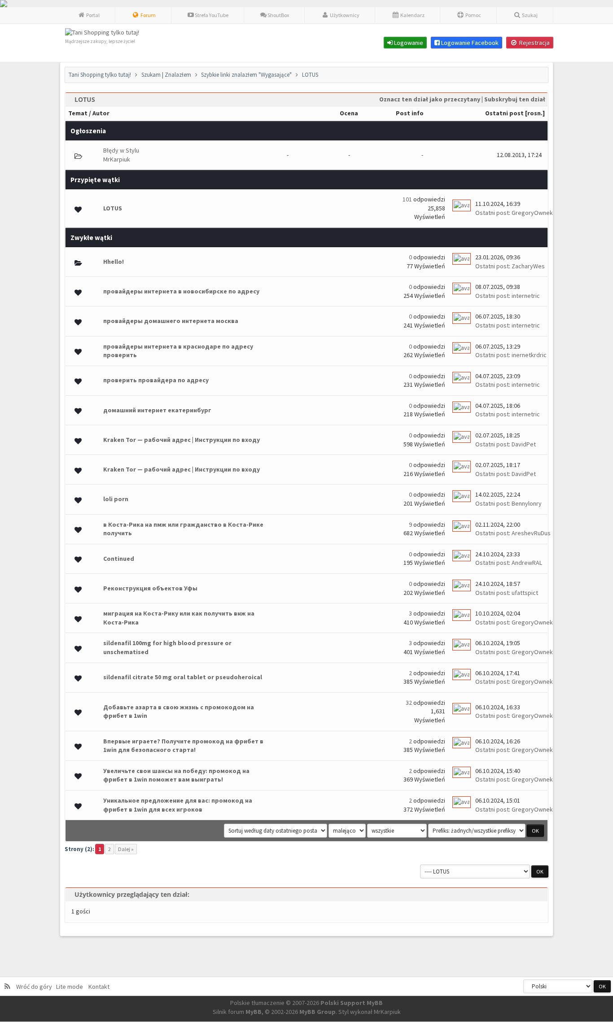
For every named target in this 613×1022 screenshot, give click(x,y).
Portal (92, 15)
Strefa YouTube (211, 15)
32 (409, 703)
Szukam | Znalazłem (166, 75)
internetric (526, 296)
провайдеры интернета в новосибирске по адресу (181, 291)
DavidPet (524, 444)
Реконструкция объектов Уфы (150, 588)
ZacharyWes (528, 266)
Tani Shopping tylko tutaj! (100, 75)
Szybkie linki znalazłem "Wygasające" (246, 75)
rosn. (535, 113)
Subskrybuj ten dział (514, 99)
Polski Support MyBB (351, 1003)
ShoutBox (278, 15)
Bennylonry (527, 503)
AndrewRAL (527, 563)
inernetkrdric (529, 355)
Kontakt (98, 987)
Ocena (349, 113)
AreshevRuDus (531, 533)
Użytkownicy (344, 15)
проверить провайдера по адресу (156, 380)
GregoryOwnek (532, 213)
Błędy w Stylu (121, 150)
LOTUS (112, 208)
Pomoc (472, 15)
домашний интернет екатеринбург (157, 410)
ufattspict (525, 593)
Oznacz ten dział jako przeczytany (429, 99)
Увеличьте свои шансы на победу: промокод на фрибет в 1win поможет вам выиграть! (176, 775)
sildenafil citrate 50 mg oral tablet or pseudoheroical (182, 677)
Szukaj (529, 15)
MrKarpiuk (116, 159)
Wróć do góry (35, 987)
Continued (118, 559)
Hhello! (113, 262)
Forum (148, 15)
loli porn (115, 499)
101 (407, 199)
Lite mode (71, 987)
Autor (100, 113)
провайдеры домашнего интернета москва (170, 321)
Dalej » (126, 849)
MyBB (253, 1012)
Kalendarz (412, 15)
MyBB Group (317, 1012)
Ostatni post (504, 113)
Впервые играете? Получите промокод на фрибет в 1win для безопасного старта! (183, 745)
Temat (78, 113)
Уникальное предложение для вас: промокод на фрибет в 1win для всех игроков (177, 804)
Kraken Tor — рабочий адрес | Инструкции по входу (181, 440)
